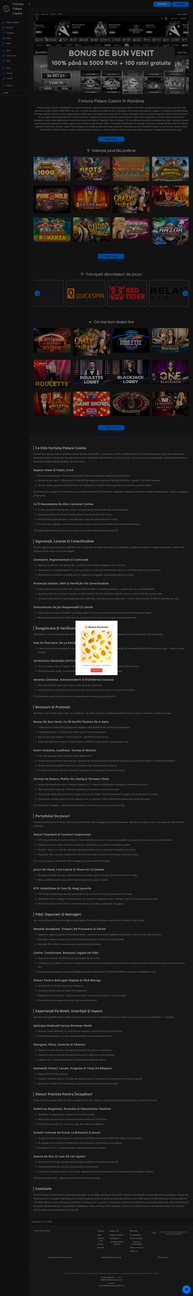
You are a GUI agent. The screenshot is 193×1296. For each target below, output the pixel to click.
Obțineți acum (96, 670)
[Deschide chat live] (186, 1289)
